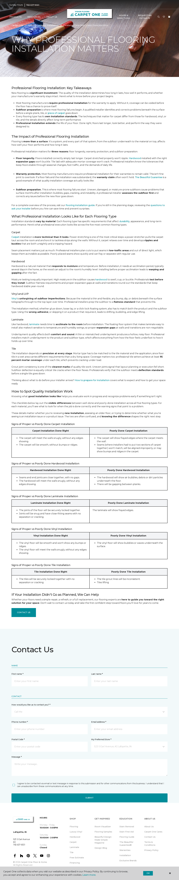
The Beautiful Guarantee (148, 177)
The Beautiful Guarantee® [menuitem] (126, 843)
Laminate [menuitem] (74, 847)
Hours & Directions (123, 16)
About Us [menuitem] (149, 826)
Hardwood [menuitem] (75, 837)
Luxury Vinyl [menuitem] (76, 831)
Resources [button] (33, 17)
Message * (16, 757)
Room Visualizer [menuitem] (103, 826)
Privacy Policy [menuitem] (151, 850)
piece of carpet (56, 113)
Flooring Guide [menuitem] (126, 837)
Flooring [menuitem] (74, 826)
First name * (17, 674)
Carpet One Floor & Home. (34, 862)
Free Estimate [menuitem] (77, 857)
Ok (148, 873)
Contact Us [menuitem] (150, 837)
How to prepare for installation (92, 380)
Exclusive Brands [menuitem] (128, 860)
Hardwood (135, 158)
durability (124, 221)
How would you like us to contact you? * (30, 705)
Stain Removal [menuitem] (126, 826)
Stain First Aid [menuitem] (126, 831)
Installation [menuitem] (125, 855)
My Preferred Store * (101, 739)
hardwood (101, 279)
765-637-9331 (32, 5)
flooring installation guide (80, 205)
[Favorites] (164, 17)
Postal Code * (17, 739)
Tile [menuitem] (71, 852)
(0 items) (169, 17)
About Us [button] (51, 17)
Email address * (98, 722)
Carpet (15, 237)
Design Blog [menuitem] (101, 848)
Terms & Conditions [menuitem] (149, 843)
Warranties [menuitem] (124, 850)
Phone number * (19, 722)
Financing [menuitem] (75, 863)
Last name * (97, 674)
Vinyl (14, 298)
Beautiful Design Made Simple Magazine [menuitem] (103, 840)
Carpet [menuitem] (73, 842)
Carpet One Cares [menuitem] (153, 831)
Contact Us (23, 612)
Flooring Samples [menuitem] (103, 831)
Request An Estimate (144, 16)
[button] (158, 17)
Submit (89, 797)
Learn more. (89, 875)
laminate (34, 324)
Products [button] (16, 17)
